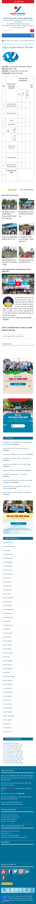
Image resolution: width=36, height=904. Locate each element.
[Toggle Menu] (31, 35)
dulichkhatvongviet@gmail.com (13, 802)
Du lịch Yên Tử (7, 700)
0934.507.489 (5, 799)
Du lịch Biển (6, 672)
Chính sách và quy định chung (9, 815)
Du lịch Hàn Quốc (8, 680)
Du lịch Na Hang (7, 562)
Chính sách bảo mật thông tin (9, 819)
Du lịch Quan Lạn (8, 574)
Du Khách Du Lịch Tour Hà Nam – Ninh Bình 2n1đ (26, 239)
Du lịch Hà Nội (7, 637)
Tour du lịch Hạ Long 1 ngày (11, 743)
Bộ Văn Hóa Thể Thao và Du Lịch (10, 831)
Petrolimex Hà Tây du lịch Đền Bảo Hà (13, 470)
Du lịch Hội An (7, 723)
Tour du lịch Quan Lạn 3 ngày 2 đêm (13, 751)
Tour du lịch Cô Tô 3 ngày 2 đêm (12, 749)
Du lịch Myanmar (7, 688)
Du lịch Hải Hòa (7, 605)
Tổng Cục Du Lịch (6, 833)
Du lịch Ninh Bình (8, 708)
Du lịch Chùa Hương (8, 676)
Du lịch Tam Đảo (7, 633)
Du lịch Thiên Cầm (8, 597)
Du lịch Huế (6, 656)
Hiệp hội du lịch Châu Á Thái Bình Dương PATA (14, 837)
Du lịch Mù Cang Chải (9, 546)
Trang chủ (6, 40)
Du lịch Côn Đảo (7, 684)
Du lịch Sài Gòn (7, 649)
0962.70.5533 (26, 797)
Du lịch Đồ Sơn (7, 586)
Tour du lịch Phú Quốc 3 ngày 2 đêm (13, 762)
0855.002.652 (14, 799)
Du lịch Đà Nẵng (7, 613)
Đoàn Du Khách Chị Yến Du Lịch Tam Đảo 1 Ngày (9, 262)
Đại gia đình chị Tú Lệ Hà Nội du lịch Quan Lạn (26, 214)
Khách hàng (14, 40)
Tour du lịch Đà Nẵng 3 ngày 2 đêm (13, 757)
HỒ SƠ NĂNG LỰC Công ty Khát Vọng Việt (18, 24)
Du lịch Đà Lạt (7, 621)
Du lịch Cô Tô (7, 578)
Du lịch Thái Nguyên (8, 716)
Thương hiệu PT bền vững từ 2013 (11, 25)
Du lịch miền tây (7, 645)
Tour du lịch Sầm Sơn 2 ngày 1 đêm (13, 753)
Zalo (4, 897)
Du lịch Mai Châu (7, 554)
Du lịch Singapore (8, 660)
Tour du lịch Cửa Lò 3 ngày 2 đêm (12, 755)
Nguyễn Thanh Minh (9, 317)
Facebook (6, 900)
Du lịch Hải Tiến (7, 601)
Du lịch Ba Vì (6, 629)
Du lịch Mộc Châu (8, 558)
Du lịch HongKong (8, 692)
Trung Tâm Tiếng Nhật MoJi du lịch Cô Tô (14, 454)
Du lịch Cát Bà (7, 582)
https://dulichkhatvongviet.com (14, 804)
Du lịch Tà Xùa (7, 731)
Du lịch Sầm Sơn (7, 589)
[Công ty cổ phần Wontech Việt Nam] (10, 57)
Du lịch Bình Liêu (7, 566)
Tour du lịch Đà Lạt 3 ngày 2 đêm (12, 761)
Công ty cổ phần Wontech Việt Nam (17, 47)
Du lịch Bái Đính (7, 696)
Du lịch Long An (7, 720)
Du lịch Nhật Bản (7, 668)
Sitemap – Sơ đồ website (8, 821)
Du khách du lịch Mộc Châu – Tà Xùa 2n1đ (15, 474)
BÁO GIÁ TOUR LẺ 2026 (10, 18)
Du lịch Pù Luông (7, 653)
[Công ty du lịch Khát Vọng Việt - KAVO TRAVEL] (18, 11)
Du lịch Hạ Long (7, 570)
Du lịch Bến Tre (7, 727)
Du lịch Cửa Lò (7, 593)
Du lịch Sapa (6, 550)
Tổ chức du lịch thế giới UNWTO (10, 835)
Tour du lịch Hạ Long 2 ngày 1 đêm (12, 745)
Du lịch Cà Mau (7, 704)
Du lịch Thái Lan (7, 664)
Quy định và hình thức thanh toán (10, 817)
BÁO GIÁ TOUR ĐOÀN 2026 (25, 18)
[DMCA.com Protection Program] (7, 883)
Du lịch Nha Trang (8, 617)
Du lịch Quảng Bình (8, 609)
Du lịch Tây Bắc (7, 641)
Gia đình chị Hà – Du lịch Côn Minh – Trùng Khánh (17, 492)
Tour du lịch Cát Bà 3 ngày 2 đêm (12, 747)
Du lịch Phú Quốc (8, 625)
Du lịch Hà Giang (7, 542)
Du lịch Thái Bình (7, 712)
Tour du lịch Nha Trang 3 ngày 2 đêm (13, 759)
